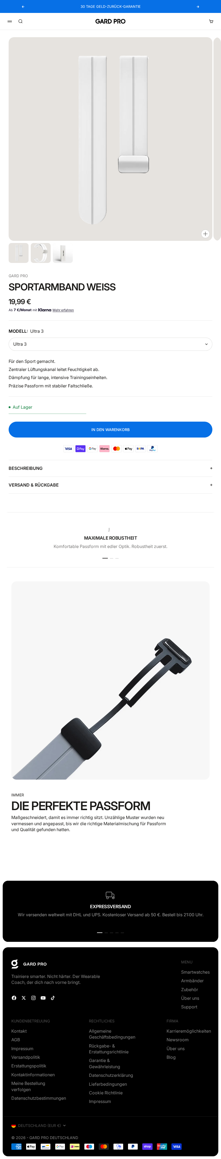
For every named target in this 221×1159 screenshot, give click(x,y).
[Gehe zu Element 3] (63, 253)
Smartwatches (195, 972)
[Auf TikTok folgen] (53, 998)
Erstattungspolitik (28, 1065)
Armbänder (192, 980)
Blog (171, 1057)
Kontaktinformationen (33, 1074)
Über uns (190, 998)
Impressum (22, 1048)
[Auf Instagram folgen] (33, 998)
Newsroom (178, 1039)
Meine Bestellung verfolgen (28, 1086)
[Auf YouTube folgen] (43, 998)
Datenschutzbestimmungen (38, 1098)
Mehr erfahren (63, 310)
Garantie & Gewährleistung (104, 1063)
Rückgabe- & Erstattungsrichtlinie (109, 1048)
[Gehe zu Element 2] (41, 253)
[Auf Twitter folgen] (23, 998)
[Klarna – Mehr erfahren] (44, 309)
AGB (15, 1039)
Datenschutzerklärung (111, 1075)
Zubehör (189, 989)
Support (189, 1006)
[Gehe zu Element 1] (19, 253)
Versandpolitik (25, 1057)
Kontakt (19, 1031)
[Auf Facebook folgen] (14, 998)
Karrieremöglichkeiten (189, 1031)
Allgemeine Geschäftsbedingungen (112, 1034)
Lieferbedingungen (108, 1084)
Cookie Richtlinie (106, 1092)
